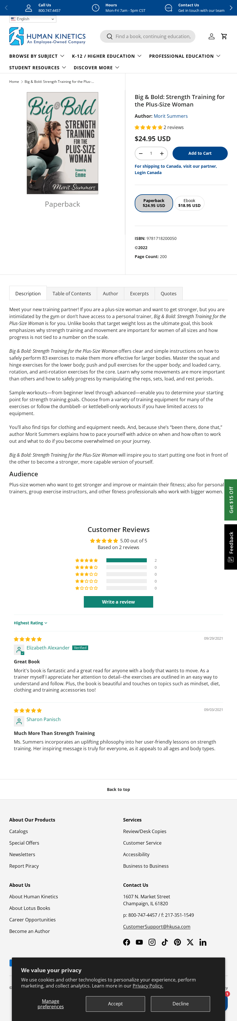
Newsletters (22, 854)
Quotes (169, 293)
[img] (28, 639)
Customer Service (142, 843)
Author (110, 293)
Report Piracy (24, 866)
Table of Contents (72, 293)
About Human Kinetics (33, 896)
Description (28, 293)
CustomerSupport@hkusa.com (156, 926)
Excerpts (139, 293)
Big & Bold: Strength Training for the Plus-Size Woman (59, 81)
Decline (181, 1004)
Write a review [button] (118, 602)
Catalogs (18, 831)
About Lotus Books (29, 908)
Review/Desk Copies (144, 831)
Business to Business (146, 866)
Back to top (118, 789)
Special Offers (24, 843)
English (22, 19)
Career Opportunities (32, 920)
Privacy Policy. (148, 986)
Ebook (189, 203)
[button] (149, 127)
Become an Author (29, 931)
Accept (115, 1004)
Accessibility (136, 854)
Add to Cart (200, 153)
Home (14, 81)
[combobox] (147, 36)
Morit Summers (171, 116)
